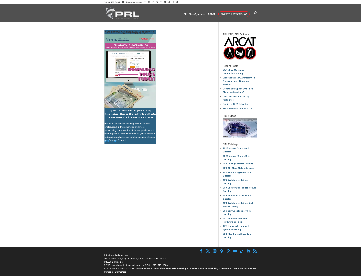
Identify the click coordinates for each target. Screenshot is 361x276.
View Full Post (109, 140)
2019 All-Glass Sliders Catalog (238, 168)
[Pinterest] (161, 2)
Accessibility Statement (217, 268)
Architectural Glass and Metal (120, 114)
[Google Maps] (157, 2)
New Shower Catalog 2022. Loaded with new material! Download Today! (129, 33)
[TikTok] (169, 2)
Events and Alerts (146, 114)
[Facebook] (145, 2)
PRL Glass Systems (194, 14)
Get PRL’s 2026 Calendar (235, 104)
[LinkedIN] (173, 2)
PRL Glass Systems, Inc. (125, 110)
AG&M (211, 14)
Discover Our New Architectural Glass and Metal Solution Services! (239, 81)
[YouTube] (165, 2)
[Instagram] (153, 2)
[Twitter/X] (149, 2)
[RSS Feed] (177, 2)
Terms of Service (161, 268)
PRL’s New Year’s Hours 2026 (237, 108)
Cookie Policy (195, 268)
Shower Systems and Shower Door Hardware (130, 117)
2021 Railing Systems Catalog (238, 163)
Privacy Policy (179, 268)
